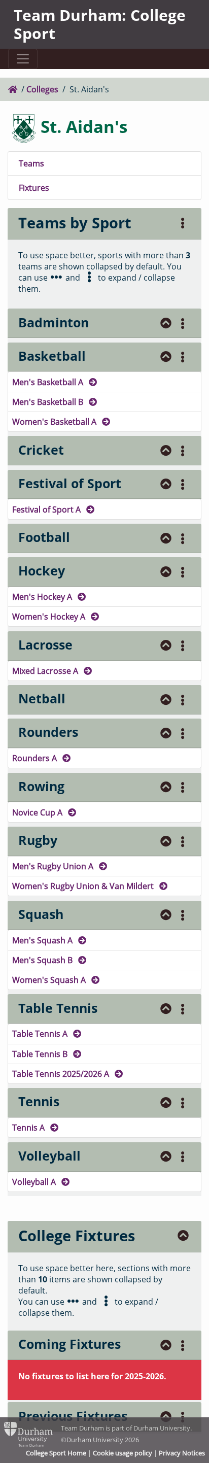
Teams (31, 163)
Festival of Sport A (47, 509)
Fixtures (34, 187)
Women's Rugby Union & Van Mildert (84, 886)
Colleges (42, 89)
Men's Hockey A (43, 596)
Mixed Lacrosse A (46, 670)
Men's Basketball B (48, 401)
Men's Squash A (43, 940)
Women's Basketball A (55, 421)
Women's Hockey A (49, 616)
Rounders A (35, 758)
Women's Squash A (50, 979)
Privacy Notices (182, 1452)
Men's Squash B (43, 960)
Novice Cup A (38, 812)
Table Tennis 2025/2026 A (61, 1073)
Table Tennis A (40, 1033)
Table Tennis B (40, 1054)
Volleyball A (35, 1181)
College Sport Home (56, 1452)
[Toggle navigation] (22, 59)
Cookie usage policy (122, 1452)
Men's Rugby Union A (53, 866)
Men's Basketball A (48, 382)
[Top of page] (166, 323)
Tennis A (29, 1127)
